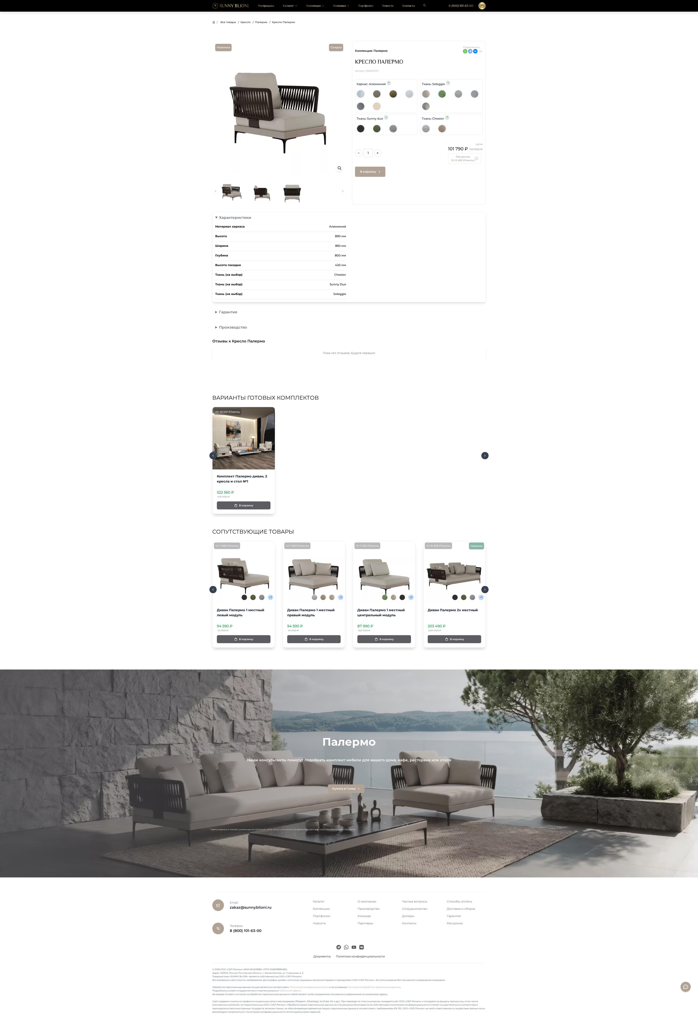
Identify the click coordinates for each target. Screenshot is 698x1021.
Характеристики (235, 217)
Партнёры (365, 923)
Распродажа (266, 5)
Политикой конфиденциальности (309, 987)
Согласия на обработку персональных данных (374, 987)
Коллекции (313, 5)
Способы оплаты (459, 901)
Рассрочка (455, 923)
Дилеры (408, 916)
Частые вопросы (414, 901)
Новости (388, 5)
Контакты (408, 5)
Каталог (288, 5)
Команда (364, 916)
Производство (233, 327)
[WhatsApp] (465, 51)
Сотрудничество (414, 909)
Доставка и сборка (461, 909)
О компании (367, 901)
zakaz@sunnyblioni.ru (251, 907)
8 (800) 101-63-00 (461, 5)
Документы (322, 956)
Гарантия (228, 312)
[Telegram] (470, 51)
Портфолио (365, 5)
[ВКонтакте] (475, 51)
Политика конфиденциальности (360, 956)
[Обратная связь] (686, 987)
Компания (339, 5)
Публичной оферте (290, 990)
